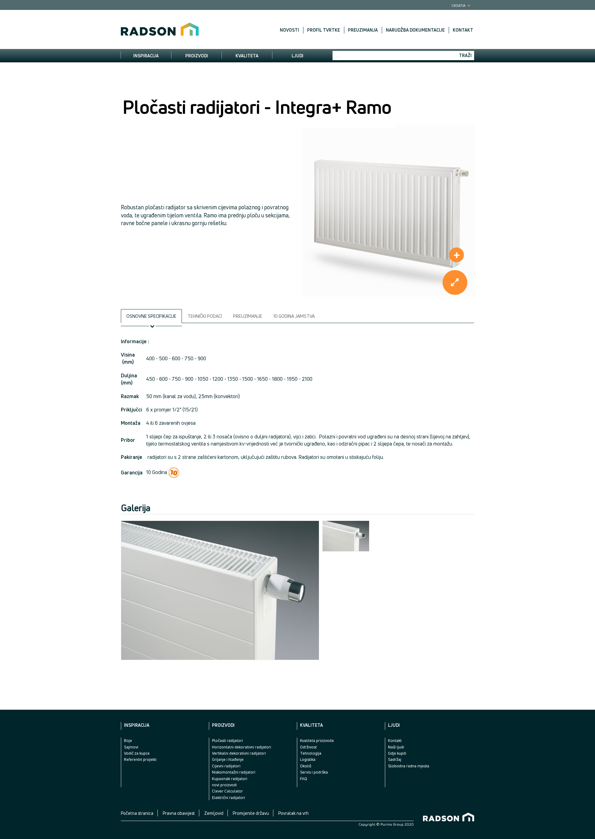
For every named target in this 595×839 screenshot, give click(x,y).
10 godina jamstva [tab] (294, 316)
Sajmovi (131, 747)
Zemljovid (213, 813)
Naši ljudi (396, 747)
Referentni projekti (140, 759)
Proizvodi (196, 56)
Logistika (307, 759)
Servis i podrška (314, 772)
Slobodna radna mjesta (408, 766)
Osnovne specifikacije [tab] (151, 316)
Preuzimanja (363, 30)
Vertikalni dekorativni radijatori (239, 753)
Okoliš (305, 766)
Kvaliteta (247, 56)
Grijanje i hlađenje (228, 759)
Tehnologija (310, 753)
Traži (465, 55)
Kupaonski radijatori (229, 778)
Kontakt (463, 30)
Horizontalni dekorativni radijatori (241, 747)
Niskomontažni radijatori (233, 772)
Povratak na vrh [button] (293, 813)
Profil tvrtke (323, 30)
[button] (455, 282)
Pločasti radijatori (227, 740)
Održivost (308, 747)
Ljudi (297, 56)
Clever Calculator (227, 791)
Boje (128, 740)
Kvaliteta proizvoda (317, 740)
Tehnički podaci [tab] (204, 316)
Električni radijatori (228, 797)
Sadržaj (394, 759)
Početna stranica (137, 813)
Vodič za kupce (137, 753)
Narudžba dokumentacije (415, 30)
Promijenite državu (251, 813)
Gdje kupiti (397, 753)
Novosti (289, 30)
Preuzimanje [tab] (247, 316)
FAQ (303, 778)
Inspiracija (146, 56)
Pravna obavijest (179, 813)
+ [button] (457, 254)
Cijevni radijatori (226, 766)
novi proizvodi (224, 785)
